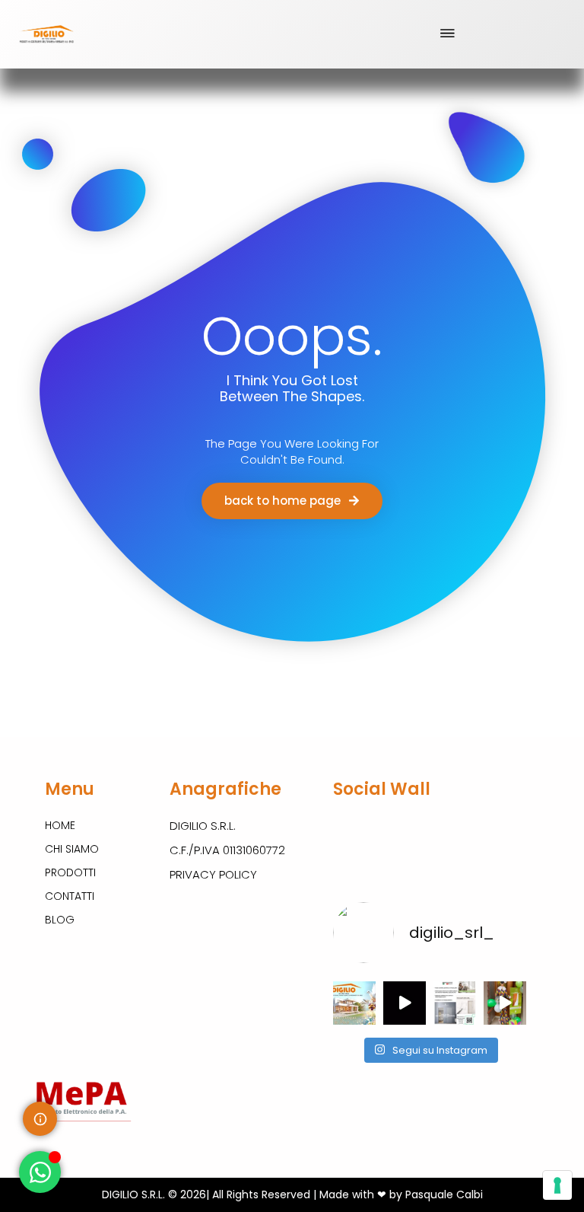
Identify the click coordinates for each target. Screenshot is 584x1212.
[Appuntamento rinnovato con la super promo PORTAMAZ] (454, 1002)
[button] (447, 33)
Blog (60, 919)
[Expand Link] (40, 1119)
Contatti (69, 896)
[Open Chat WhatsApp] (40, 1172)
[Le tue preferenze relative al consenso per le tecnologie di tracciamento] (557, 1185)
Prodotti (70, 872)
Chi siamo (72, 848)
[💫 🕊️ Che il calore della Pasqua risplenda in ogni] (354, 1002)
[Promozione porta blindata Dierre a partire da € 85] (404, 1002)
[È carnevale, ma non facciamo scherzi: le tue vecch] (505, 1002)
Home (60, 825)
